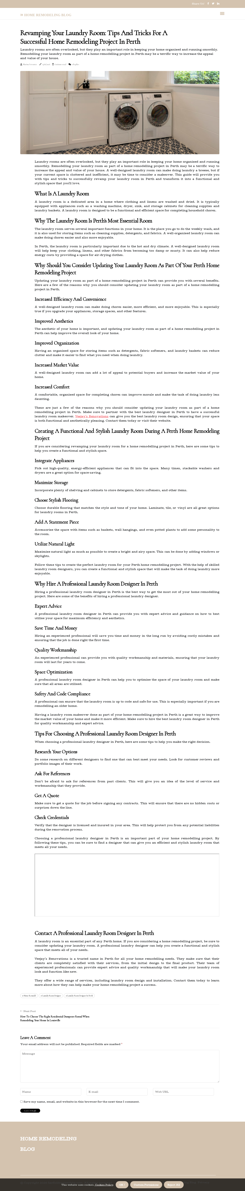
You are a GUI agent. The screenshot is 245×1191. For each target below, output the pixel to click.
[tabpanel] (119, 112)
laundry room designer (51, 995)
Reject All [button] (174, 1185)
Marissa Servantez (30, 64)
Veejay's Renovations (92, 416)
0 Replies (75, 64)
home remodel (30, 995)
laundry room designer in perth (80, 995)
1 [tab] (120, 149)
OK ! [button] (122, 1185)
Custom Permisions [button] (146, 1185)
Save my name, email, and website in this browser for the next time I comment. (81, 1101)
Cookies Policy (103, 1185)
